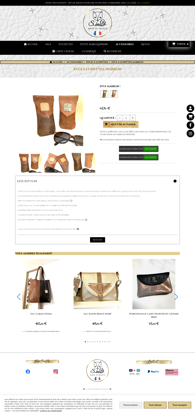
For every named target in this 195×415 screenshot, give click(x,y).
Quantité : (108, 118)
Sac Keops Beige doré (97, 313)
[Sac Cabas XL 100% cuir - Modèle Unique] (41, 284)
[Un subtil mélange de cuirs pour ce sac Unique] (97, 284)
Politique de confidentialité (51, 411)
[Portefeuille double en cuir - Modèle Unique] (154, 284)
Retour (97, 239)
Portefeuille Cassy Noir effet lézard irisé (154, 315)
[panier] (190, 117)
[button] (91, 160)
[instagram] (190, 133)
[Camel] (114, 94)
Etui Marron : (110, 86)
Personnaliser (131, 405)
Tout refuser (155, 405)
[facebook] (190, 125)
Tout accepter (180, 405)
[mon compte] (190, 108)
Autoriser (150, 149)
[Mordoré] (104, 94)
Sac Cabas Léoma (41, 313)
